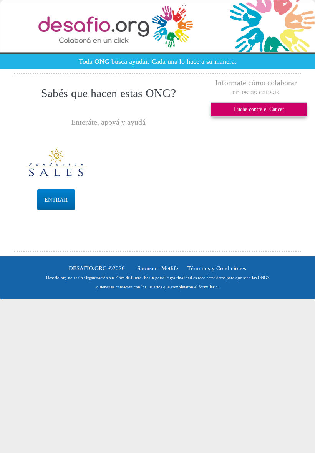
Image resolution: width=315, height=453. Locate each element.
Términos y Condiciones (216, 268)
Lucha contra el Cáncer (259, 109)
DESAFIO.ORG (88, 268)
